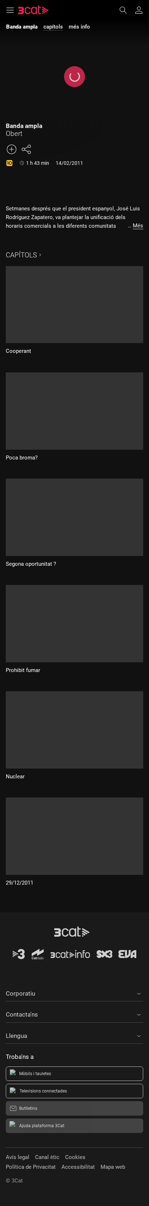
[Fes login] (139, 10)
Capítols (21, 255)
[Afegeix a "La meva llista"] (11, 149)
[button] (74, 992)
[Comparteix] (26, 149)
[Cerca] (127, 10)
